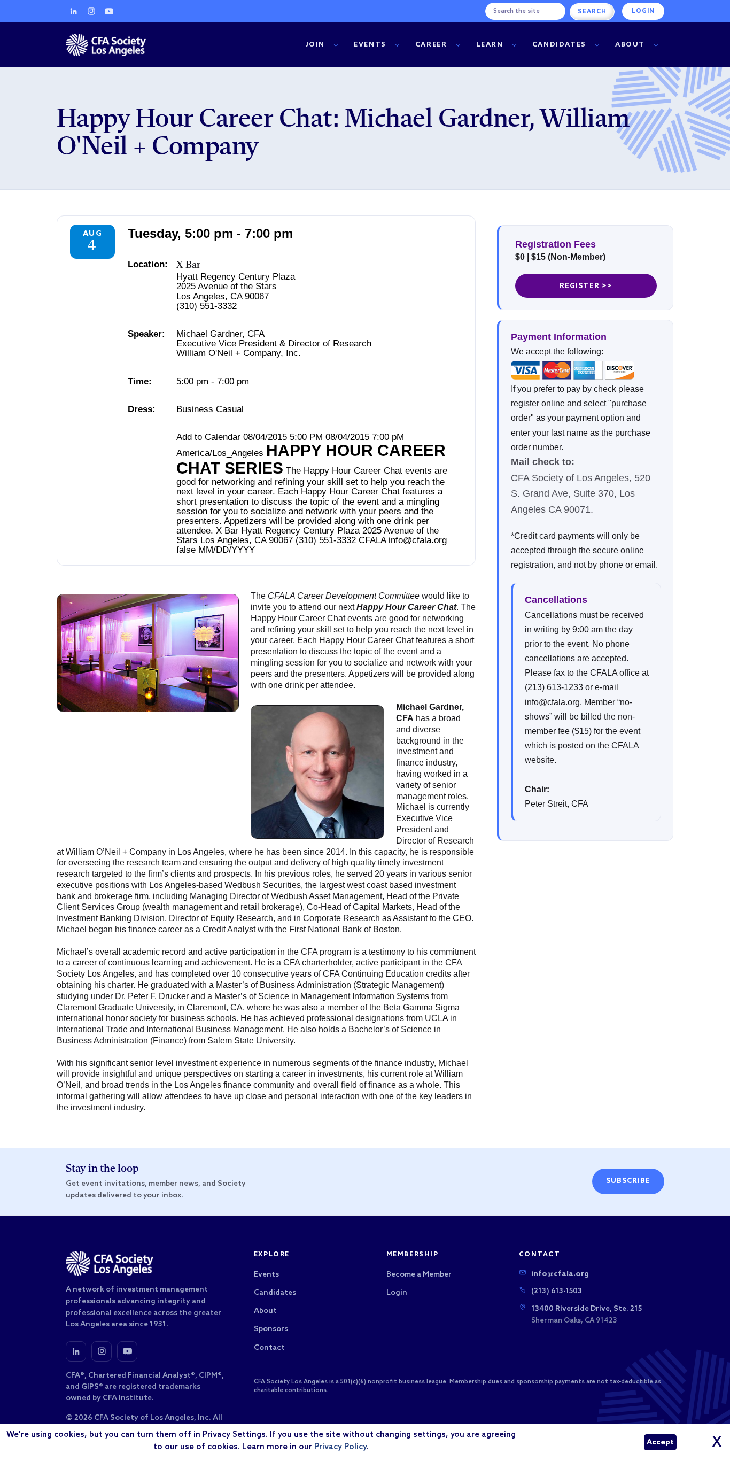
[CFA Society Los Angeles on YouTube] (127, 1351)
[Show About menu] (655, 45)
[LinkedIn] (74, 11)
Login (643, 11)
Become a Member (419, 1274)
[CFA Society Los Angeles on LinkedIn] (76, 1351)
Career (431, 45)
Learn (489, 45)
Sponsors (271, 1329)
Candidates (559, 45)
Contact (269, 1347)
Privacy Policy (340, 1447)
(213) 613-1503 (556, 1291)
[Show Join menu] (335, 45)
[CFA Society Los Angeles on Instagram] (101, 1351)
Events (370, 45)
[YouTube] (109, 11)
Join (315, 45)
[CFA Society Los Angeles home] (106, 45)
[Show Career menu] (458, 45)
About (630, 45)
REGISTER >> (586, 286)
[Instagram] (91, 11)
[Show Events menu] (397, 45)
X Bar (188, 265)
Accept (660, 1442)
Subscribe (628, 1181)
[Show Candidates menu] (596, 45)
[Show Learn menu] (514, 45)
